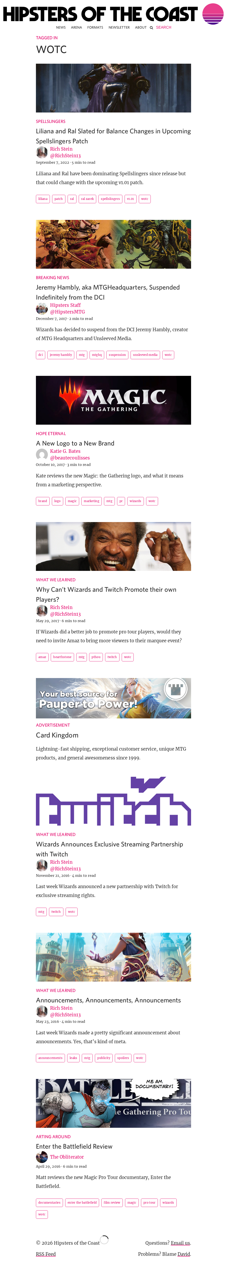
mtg (82, 355)
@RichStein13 (65, 155)
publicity (103, 1058)
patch (59, 199)
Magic (72, 501)
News (61, 27)
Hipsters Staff (65, 305)
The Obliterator (67, 1157)
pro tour (149, 1203)
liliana (42, 199)
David (184, 1254)
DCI (40, 355)
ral (72, 199)
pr (121, 501)
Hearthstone (62, 657)
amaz (42, 657)
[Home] (113, 14)
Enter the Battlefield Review (74, 1146)
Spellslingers (50, 121)
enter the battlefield (82, 1203)
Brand (42, 501)
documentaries (49, 1203)
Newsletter (119, 27)
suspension (117, 355)
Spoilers (123, 1058)
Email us (180, 1243)
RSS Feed (46, 1254)
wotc (144, 199)
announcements (50, 1058)
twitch (112, 657)
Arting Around (53, 1136)
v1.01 (130, 199)
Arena (76, 27)
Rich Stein (61, 149)
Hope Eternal (51, 433)
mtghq (97, 355)
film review (112, 1203)
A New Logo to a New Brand (75, 443)
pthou (96, 657)
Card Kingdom (57, 735)
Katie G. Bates (65, 451)
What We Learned (56, 579)
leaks (73, 1058)
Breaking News (52, 277)
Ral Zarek (87, 199)
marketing (91, 501)
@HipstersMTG (67, 312)
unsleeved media (145, 355)
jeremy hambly (61, 355)
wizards (135, 501)
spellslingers (110, 199)
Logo (57, 501)
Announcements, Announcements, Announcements (108, 1000)
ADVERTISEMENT (53, 725)
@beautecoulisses (70, 458)
